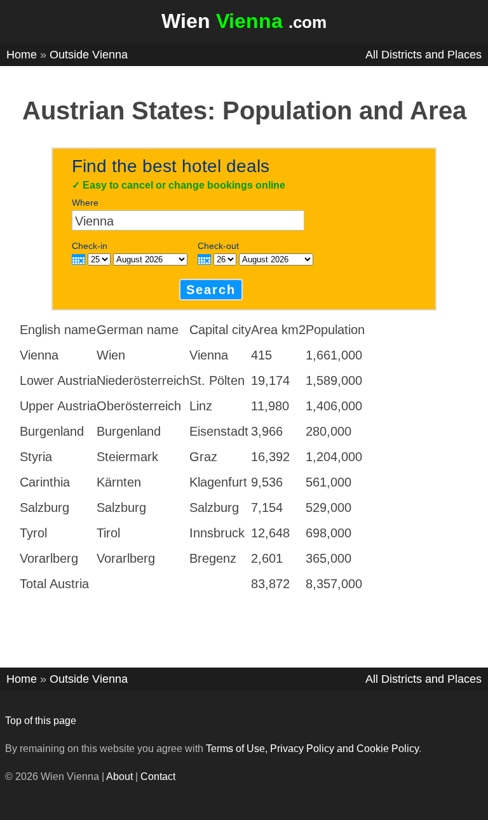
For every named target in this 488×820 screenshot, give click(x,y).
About (119, 776)
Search (211, 290)
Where (85, 203)
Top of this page (40, 720)
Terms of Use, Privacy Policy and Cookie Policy (312, 748)
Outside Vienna (89, 54)
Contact (157, 776)
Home (21, 54)
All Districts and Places (423, 54)
